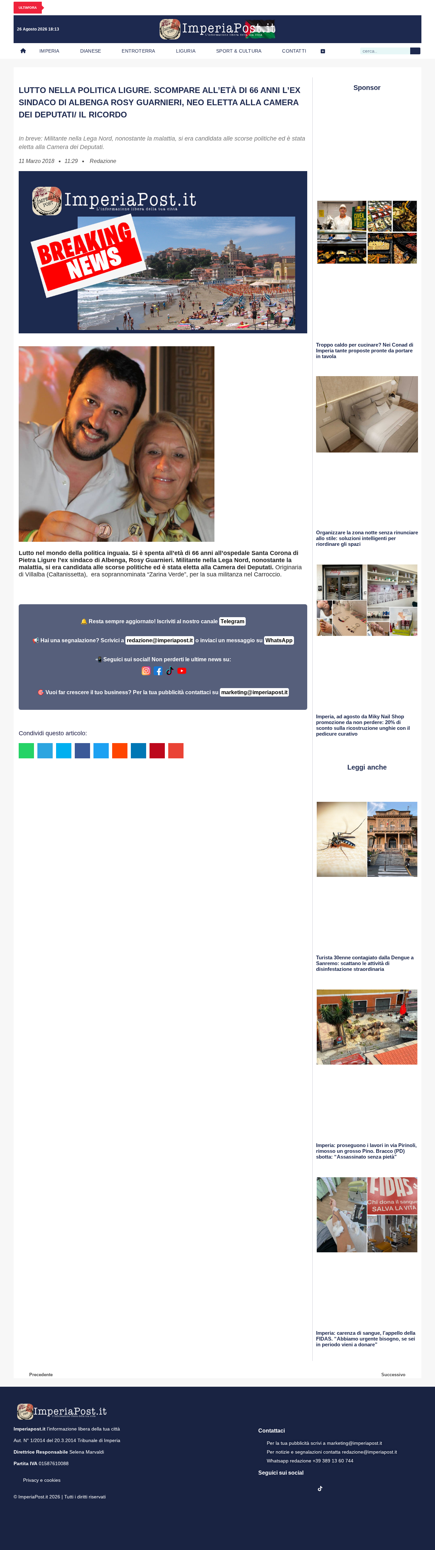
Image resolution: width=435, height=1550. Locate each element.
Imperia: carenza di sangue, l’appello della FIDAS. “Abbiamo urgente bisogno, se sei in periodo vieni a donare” (365, 1338)
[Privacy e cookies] (16, 1475)
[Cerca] (415, 51)
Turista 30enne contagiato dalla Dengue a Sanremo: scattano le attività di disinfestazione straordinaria (365, 963)
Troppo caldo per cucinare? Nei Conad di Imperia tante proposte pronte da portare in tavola (364, 350)
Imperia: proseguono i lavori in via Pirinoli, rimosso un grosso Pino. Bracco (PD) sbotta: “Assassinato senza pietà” (366, 1151)
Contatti (294, 51)
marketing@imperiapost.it (254, 692)
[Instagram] (370, 29)
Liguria (185, 51)
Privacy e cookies (41, 1480)
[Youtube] (384, 29)
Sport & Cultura (238, 51)
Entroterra (138, 51)
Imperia (49, 51)
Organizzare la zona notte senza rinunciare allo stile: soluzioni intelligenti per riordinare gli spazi (367, 538)
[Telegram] (398, 29)
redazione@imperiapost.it (160, 640)
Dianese (90, 51)
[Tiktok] (412, 29)
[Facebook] (356, 29)
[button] (26, 750)
